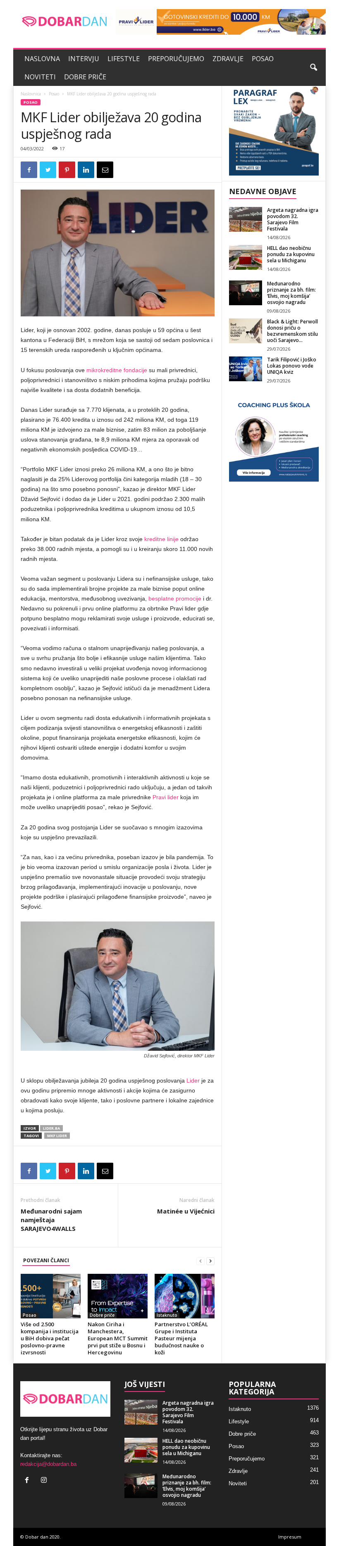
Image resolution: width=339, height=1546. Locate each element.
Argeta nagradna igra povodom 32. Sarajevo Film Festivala (292, 219)
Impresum (289, 1537)
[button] (313, 68)
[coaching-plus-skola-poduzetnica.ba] (274, 437)
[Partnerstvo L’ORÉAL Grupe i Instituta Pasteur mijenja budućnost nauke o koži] (185, 1296)
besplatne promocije (174, 598)
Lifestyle (123, 58)
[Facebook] (28, 1481)
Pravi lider (166, 797)
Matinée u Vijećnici (186, 1211)
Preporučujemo (176, 58)
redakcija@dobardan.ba (48, 1464)
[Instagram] (45, 1481)
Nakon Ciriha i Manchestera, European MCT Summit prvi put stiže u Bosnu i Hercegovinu (118, 1338)
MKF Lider (57, 1135)
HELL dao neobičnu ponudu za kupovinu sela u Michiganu (291, 254)
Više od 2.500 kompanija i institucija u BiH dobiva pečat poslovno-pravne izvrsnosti (50, 1338)
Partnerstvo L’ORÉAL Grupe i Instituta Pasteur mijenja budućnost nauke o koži (181, 1338)
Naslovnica (31, 94)
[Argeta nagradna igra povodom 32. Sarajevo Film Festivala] (245, 219)
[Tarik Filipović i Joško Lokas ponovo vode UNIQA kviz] (245, 368)
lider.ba (51, 1128)
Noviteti (40, 76)
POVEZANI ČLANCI (46, 1260)
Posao (263, 58)
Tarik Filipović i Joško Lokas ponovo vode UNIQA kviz (291, 365)
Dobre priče (85, 76)
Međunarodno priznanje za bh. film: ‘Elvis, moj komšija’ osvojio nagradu (291, 293)
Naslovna (42, 58)
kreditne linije (161, 539)
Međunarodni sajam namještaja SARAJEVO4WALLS (51, 1220)
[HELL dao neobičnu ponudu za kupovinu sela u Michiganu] (245, 257)
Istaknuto (167, 1315)
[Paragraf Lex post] (274, 131)
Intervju (83, 58)
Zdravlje (228, 58)
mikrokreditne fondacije (116, 370)
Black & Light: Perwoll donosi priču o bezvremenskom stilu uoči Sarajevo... (292, 331)
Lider (193, 1080)
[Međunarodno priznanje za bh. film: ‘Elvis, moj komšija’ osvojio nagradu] (245, 292)
